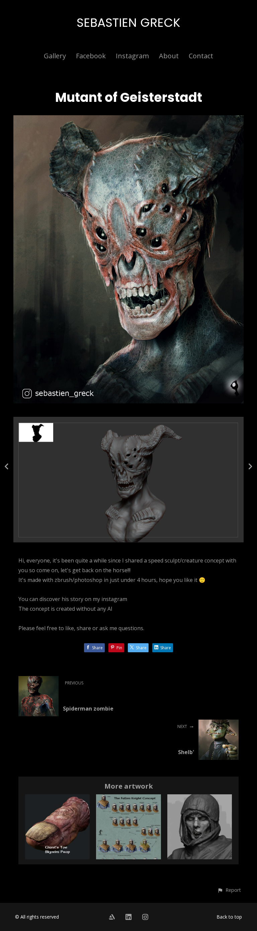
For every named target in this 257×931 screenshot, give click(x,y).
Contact (201, 55)
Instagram (132, 55)
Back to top (229, 917)
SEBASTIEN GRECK (128, 22)
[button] (229, 890)
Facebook (91, 55)
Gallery (55, 55)
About (169, 55)
